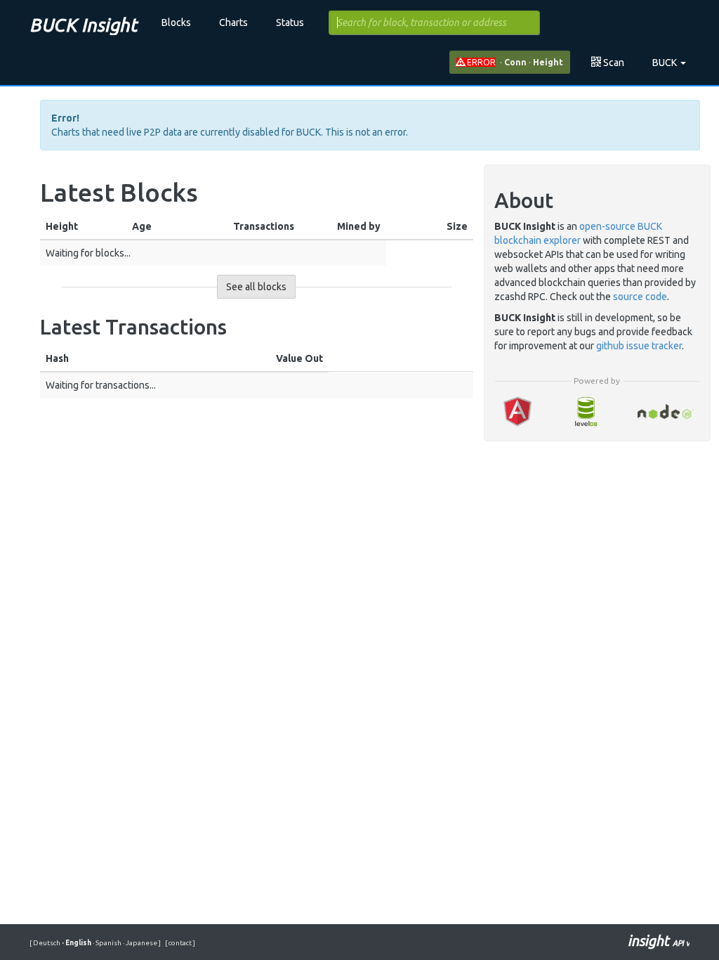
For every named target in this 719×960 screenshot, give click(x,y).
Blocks (176, 22)
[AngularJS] (517, 411)
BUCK (665, 62)
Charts (233, 22)
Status (290, 22)
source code (640, 296)
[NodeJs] (665, 411)
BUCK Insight (83, 25)
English (77, 943)
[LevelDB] (586, 411)
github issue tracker (639, 345)
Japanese (141, 943)
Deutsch (47, 943)
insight (659, 941)
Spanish (108, 943)
